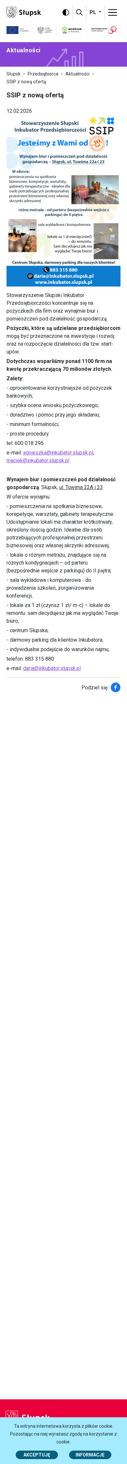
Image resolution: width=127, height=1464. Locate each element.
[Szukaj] (79, 12)
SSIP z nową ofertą (26, 81)
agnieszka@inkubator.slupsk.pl (58, 453)
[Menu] (112, 12)
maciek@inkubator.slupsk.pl (38, 460)
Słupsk (14, 73)
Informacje (90, 1454)
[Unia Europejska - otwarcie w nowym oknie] (18, 30)
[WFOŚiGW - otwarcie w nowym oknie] (72, 30)
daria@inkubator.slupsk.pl (52, 668)
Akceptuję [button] (36, 1454)
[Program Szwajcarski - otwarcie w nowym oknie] (104, 30)
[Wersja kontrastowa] (66, 12)
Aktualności (77, 73)
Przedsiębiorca (43, 73)
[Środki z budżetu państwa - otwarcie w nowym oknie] (45, 30)
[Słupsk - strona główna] (24, 12)
